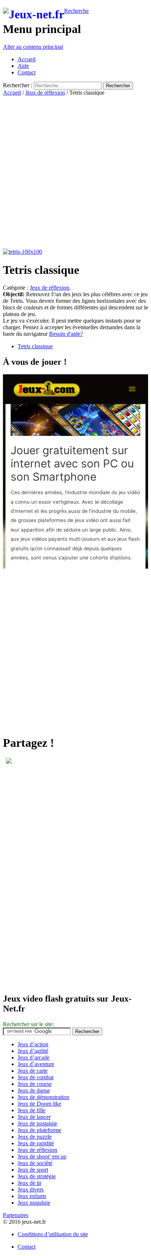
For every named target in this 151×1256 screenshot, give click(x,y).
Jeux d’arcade (33, 1057)
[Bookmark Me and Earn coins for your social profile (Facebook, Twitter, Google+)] (9, 762)
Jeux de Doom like (39, 1104)
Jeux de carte (33, 1071)
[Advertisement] (75, 171)
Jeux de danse (34, 1090)
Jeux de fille (31, 1110)
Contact (27, 72)
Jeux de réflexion (45, 92)
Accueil (27, 59)
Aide (23, 66)
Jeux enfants (32, 1196)
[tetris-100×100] (22, 252)
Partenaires (15, 1215)
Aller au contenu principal (33, 47)
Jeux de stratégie (37, 1176)
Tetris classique (35, 346)
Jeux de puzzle (35, 1137)
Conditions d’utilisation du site (53, 1234)
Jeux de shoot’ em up (42, 1156)
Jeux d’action (33, 1044)
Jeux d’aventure (36, 1064)
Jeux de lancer (34, 1117)
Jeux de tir (29, 1183)
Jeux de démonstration (43, 1097)
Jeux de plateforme (39, 1130)
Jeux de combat (36, 1077)
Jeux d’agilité (33, 1051)
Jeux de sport (33, 1170)
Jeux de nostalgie (37, 1123)
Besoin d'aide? (66, 334)
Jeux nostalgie (34, 1203)
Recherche (76, 11)
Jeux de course (35, 1084)
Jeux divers (31, 1189)
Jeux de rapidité (36, 1143)
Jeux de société (35, 1163)
